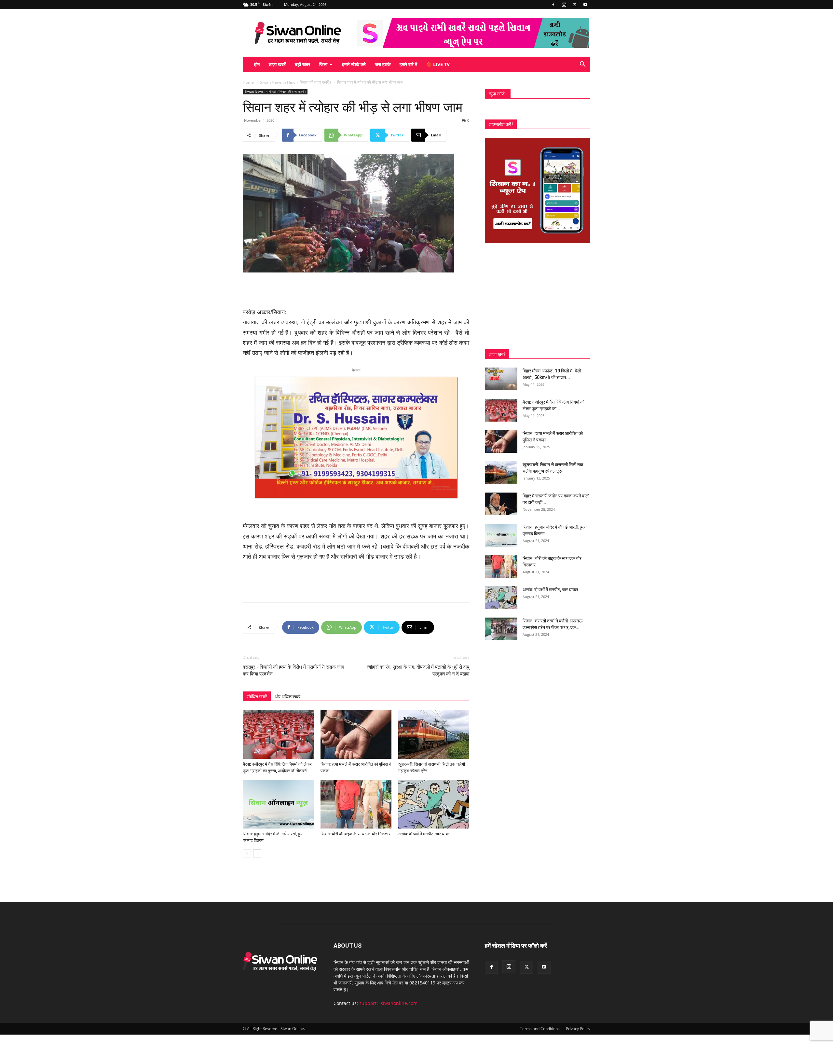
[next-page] (257, 853)
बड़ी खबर (302, 64)
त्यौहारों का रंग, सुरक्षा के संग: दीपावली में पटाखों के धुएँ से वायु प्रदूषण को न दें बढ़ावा (418, 670)
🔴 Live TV (438, 64)
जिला (323, 64)
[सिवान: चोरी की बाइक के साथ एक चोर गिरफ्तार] (356, 804)
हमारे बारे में (408, 64)
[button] (582, 65)
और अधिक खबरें (287, 696)
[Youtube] (585, 4)
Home (248, 82)
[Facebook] (553, 4)
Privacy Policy (578, 1028)
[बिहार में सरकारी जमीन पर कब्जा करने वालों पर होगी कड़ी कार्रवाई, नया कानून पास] (501, 504)
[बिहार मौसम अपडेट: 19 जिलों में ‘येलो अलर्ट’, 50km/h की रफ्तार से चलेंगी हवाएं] (501, 379)
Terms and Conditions (540, 1028)
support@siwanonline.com (388, 1003)
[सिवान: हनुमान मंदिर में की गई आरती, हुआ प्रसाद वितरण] (278, 804)
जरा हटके (382, 64)
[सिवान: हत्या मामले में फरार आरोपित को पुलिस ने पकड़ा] (356, 734)
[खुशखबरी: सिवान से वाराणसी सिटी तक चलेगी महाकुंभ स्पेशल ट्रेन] (433, 734)
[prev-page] (247, 853)
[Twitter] (575, 4)
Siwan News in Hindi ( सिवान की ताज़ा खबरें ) (295, 82)
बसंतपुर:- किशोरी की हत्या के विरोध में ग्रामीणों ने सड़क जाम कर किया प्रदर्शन (293, 670)
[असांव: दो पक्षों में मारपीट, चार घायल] (433, 804)
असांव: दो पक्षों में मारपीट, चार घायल (424, 833)
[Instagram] (564, 4)
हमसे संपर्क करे (354, 64)
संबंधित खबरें (257, 696)
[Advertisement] (356, 290)
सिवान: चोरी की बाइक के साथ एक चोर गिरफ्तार (355, 833)
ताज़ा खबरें (277, 64)
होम (257, 64)
